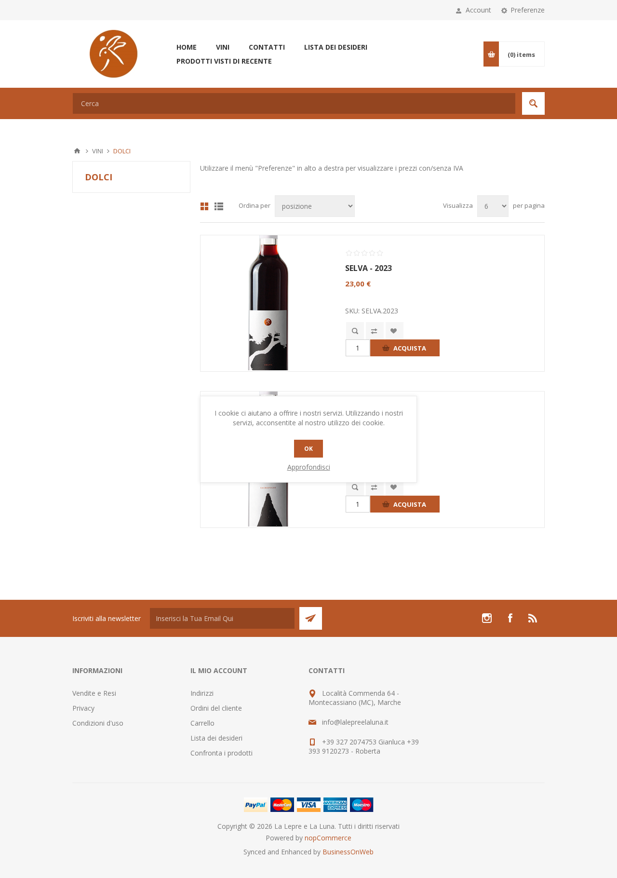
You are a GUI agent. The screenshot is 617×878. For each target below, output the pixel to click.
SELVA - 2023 (368, 268)
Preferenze (527, 9)
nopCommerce (328, 837)
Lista (219, 206)
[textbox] (294, 103)
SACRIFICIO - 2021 (378, 424)
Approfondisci (308, 467)
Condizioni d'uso (97, 723)
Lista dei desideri (216, 738)
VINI (97, 151)
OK (308, 449)
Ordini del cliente (216, 708)
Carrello (202, 723)
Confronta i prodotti (221, 752)
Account (478, 9)
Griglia (204, 206)
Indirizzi (202, 693)
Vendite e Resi (94, 693)
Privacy (83, 708)
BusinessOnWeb (348, 851)
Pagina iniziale (77, 151)
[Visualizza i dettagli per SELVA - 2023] (268, 302)
